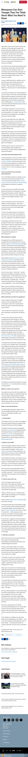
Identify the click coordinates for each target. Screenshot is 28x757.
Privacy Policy (6, 736)
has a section (9, 433)
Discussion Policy (6, 733)
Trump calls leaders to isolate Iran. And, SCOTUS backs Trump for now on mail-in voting (18, 675)
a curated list (11, 430)
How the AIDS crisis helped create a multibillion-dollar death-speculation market (19, 685)
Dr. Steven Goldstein (9, 510)
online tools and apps (16, 499)
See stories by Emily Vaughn (8, 661)
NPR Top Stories (9, 634)
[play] (2, 755)
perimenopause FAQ (6, 439)
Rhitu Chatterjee (9, 21)
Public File (5, 739)
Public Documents (6, 730)
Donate (24, 2)
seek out (10, 384)
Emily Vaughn (5, 658)
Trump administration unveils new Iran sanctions (12, 693)
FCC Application (6, 742)
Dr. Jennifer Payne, (17, 102)
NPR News (18, 634)
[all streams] (26, 755)
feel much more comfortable (9, 336)
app (10, 451)
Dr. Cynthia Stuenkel (14, 244)
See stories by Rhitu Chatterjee (9, 652)
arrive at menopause (6, 161)
